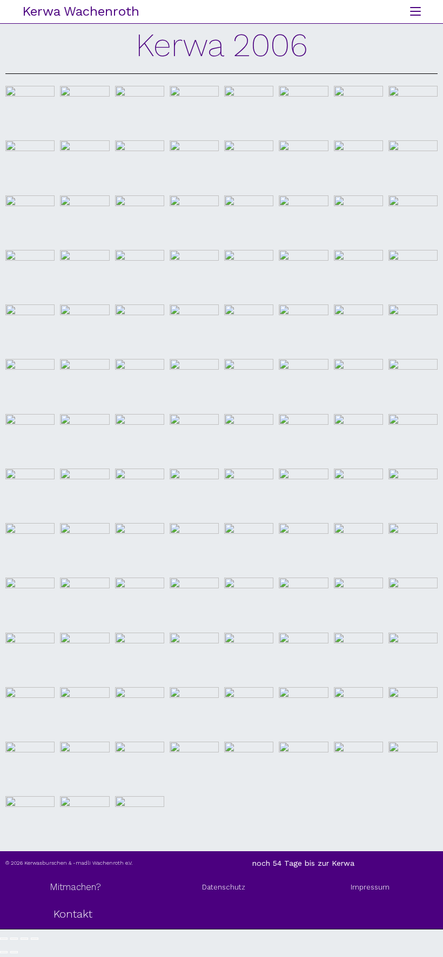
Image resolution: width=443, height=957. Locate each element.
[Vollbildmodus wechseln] (14, 939)
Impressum (370, 887)
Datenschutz (223, 887)
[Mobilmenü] (411, 11)
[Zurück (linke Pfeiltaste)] (4, 952)
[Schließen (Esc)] (34, 939)
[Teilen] (24, 939)
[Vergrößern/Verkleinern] (4, 939)
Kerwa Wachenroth (80, 11)
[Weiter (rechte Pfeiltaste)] (14, 952)
